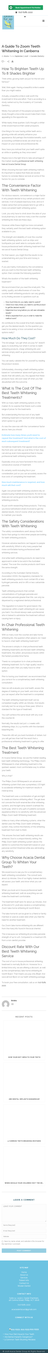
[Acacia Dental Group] (8, 25)
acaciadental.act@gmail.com (24, 1309)
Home (24, 1272)
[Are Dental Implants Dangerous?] (24, 1079)
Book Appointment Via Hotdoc (28, 7)
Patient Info (24, 1280)
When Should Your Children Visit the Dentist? (25, 1183)
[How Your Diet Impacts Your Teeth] (24, 1037)
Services (24, 1278)
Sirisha (6, 56)
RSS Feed (34, 1329)
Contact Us (24, 1283)
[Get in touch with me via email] (12, 1004)
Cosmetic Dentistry (37, 56)
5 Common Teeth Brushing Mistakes (24, 1141)
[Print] (14, 61)
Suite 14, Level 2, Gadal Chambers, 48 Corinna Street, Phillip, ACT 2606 (24, 1299)
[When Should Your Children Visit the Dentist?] (24, 1163)
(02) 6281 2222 (26, 12)
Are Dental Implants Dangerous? (24, 1099)
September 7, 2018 (21, 56)
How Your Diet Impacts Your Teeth (24, 1057)
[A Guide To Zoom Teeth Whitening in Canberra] (24, 35)
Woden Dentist (24, 1286)
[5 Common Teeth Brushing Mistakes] (24, 1121)
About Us (24, 1275)
